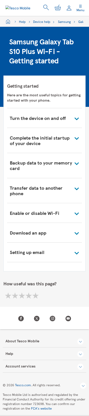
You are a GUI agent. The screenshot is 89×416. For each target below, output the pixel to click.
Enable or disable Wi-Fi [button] (34, 213)
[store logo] (17, 8)
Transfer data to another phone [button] (36, 190)
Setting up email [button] (27, 252)
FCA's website (41, 408)
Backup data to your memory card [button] (41, 165)
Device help (41, 21)
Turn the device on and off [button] (38, 118)
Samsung (64, 21)
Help (22, 21)
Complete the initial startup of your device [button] (40, 140)
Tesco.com (23, 385)
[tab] (44, 118)
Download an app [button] (28, 232)
